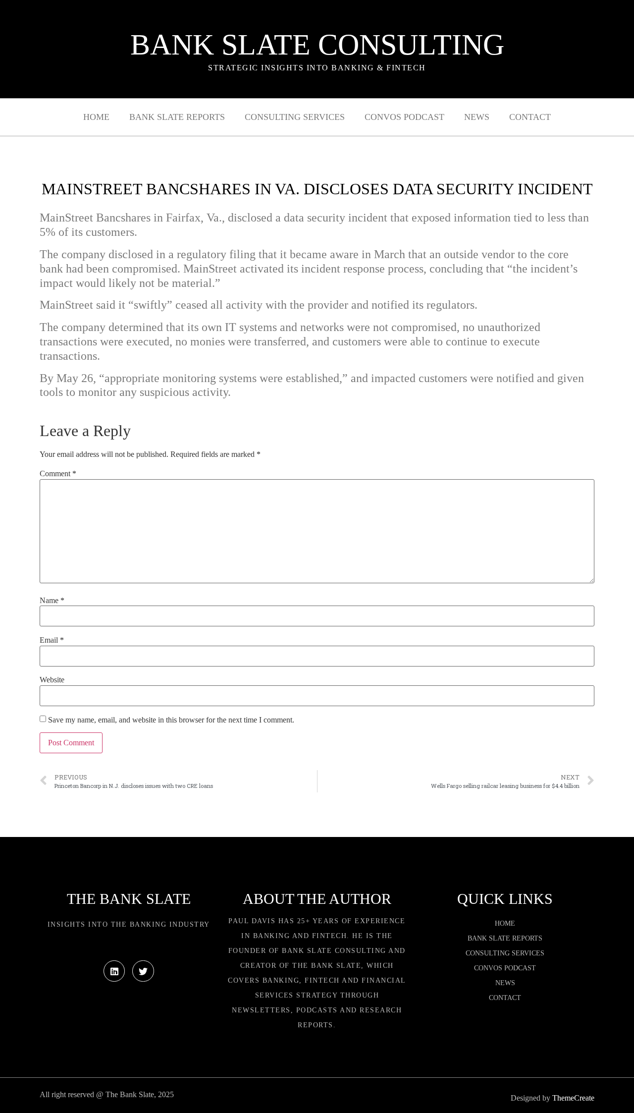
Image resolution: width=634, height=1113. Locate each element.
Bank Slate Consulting (317, 44)
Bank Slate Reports (177, 117)
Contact (530, 117)
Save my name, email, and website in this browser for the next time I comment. (171, 720)
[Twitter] (143, 971)
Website (52, 680)
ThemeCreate (573, 1098)
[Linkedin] (114, 971)
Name (52, 601)
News (476, 117)
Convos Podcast (404, 117)
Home (96, 117)
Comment (58, 474)
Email (52, 640)
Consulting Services (295, 117)
